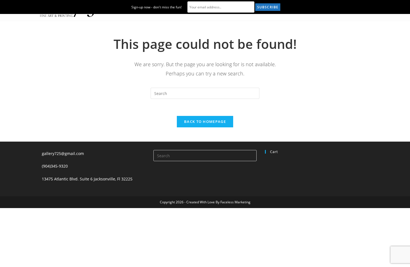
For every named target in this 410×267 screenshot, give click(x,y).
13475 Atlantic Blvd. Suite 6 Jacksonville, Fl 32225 (87, 179)
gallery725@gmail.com (63, 153)
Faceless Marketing (235, 202)
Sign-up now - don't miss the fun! (156, 7)
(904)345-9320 (55, 166)
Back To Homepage (205, 121)
